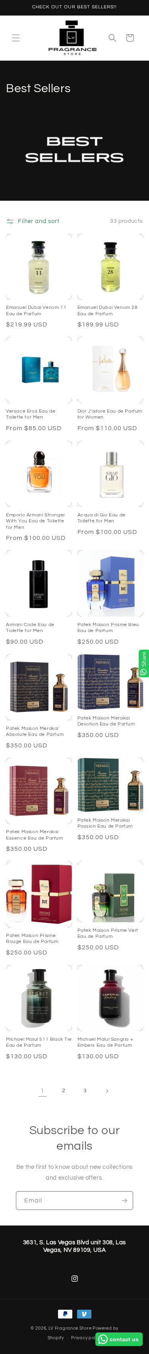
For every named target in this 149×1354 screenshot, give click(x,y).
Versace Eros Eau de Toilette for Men (30, 414)
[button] (16, 38)
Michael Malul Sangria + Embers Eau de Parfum (105, 1042)
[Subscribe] (124, 1200)
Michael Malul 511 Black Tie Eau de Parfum (39, 1042)
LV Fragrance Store (70, 1328)
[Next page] (107, 1091)
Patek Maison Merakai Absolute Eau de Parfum (35, 731)
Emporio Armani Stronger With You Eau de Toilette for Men (35, 521)
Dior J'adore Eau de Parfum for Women (110, 414)
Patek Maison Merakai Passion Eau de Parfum (105, 823)
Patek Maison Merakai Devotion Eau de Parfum (106, 721)
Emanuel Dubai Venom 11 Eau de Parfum (36, 310)
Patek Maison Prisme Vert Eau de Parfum (107, 933)
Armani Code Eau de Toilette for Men (30, 628)
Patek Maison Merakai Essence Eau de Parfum (34, 835)
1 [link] (42, 1091)
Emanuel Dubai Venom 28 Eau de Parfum (107, 310)
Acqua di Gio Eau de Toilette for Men (101, 518)
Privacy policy (86, 1338)
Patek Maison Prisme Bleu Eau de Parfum (108, 628)
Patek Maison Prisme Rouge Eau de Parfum (32, 939)
